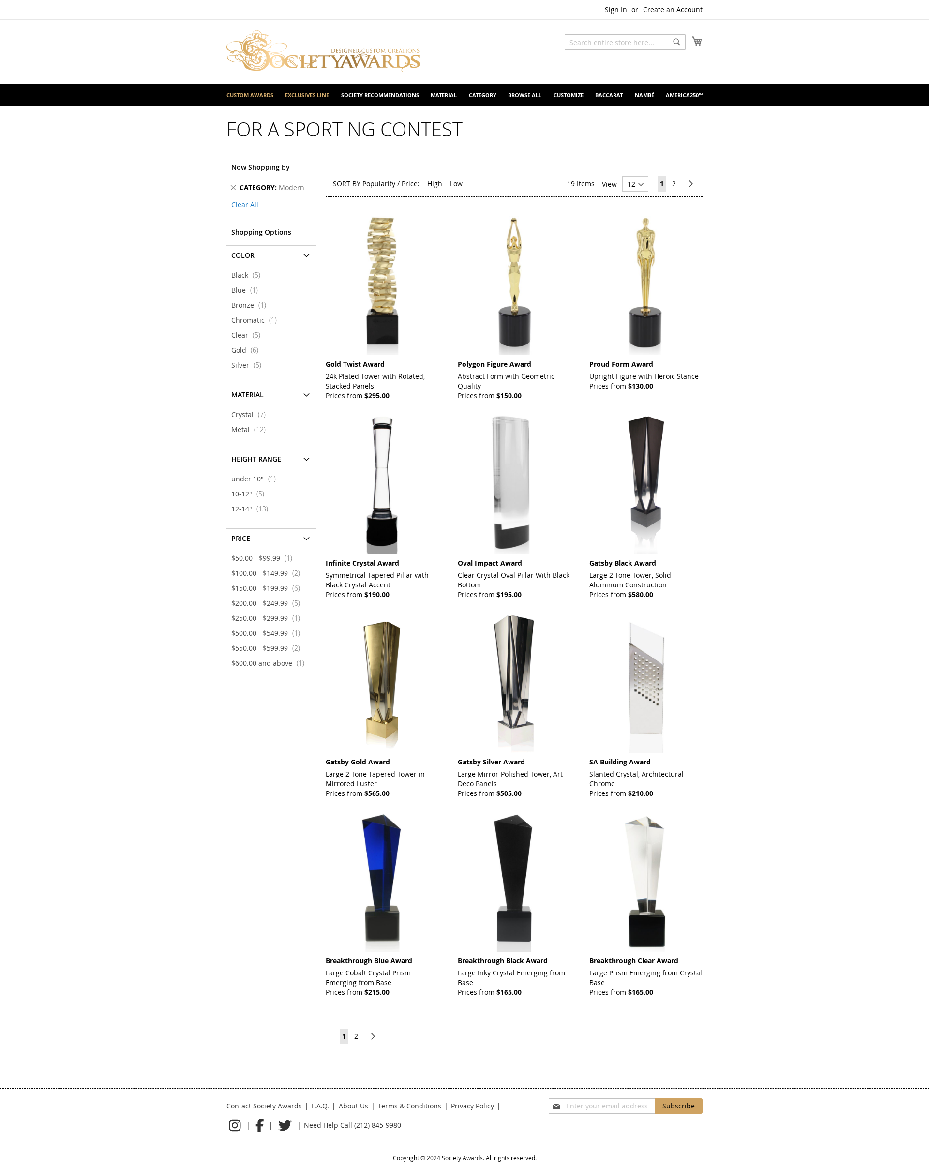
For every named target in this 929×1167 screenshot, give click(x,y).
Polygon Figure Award (494, 364)
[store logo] (323, 51)
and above (270, 663)
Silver (249, 365)
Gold (247, 350)
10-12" (250, 493)
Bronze (251, 305)
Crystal (251, 414)
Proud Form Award (621, 364)
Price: (411, 183)
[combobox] (625, 42)
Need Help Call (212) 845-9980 (352, 1125)
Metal (251, 429)
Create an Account (673, 9)
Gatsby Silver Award (491, 761)
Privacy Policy (472, 1105)
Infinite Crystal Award (362, 563)
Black (248, 275)
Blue (247, 290)
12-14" (252, 508)
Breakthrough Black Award (503, 960)
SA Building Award (620, 761)
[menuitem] (250, 95)
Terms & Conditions (409, 1105)
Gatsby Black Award (622, 563)
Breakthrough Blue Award (369, 960)
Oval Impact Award (490, 563)
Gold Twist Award (355, 364)
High (434, 183)
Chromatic (257, 320)
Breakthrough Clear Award (633, 960)
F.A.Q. (320, 1105)
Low (456, 183)
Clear (248, 335)
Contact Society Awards (264, 1105)
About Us (353, 1105)
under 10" (256, 478)
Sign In (616, 9)
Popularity (378, 183)
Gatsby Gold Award (358, 761)
